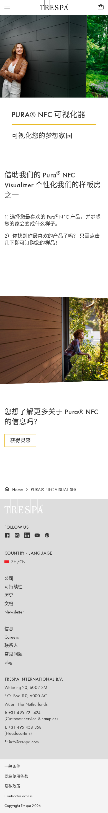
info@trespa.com (24, 741)
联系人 (11, 645)
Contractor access (18, 796)
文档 (9, 603)
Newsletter (14, 612)
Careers (11, 637)
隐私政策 (12, 786)
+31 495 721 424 (25, 712)
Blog (8, 662)
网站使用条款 (16, 776)
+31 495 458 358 (25, 727)
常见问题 (13, 654)
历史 (9, 595)
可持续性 (13, 586)
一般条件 (12, 766)
